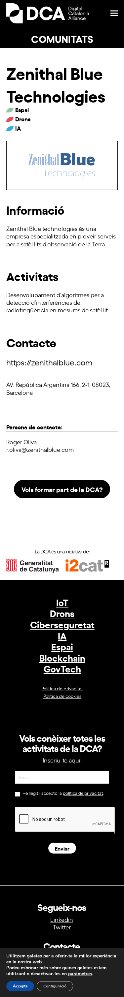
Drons (62, 613)
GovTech (62, 668)
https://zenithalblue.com (49, 362)
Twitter (62, 927)
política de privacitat (83, 793)
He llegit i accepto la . (62, 793)
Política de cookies (62, 696)
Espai (62, 646)
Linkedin (61, 919)
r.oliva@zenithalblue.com (40, 449)
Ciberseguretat (62, 624)
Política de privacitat (62, 688)
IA (62, 635)
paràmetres (80, 974)
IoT (62, 602)
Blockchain (62, 657)
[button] (114, 13)
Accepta (20, 986)
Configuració (54, 986)
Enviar (62, 848)
